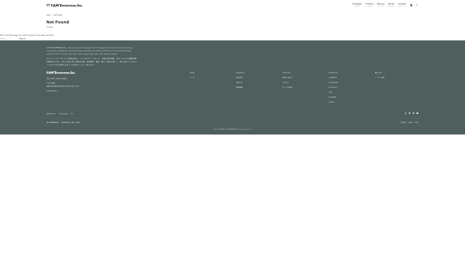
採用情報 (239, 87)
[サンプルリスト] (411, 5)
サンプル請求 (287, 87)
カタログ (285, 82)
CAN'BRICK (333, 77)
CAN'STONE (333, 82)
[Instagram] (406, 113)
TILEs (330, 92)
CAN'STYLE (333, 87)
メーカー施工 (380, 77)
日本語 (403, 122)
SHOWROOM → (52, 91)
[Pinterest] (413, 113)
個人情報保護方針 (52, 122)
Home (48, 15)
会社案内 (239, 77)
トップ (192, 77)
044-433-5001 (59, 78)
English (410, 122)
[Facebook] (410, 113)
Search (22, 38)
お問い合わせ (287, 77)
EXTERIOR (332, 97)
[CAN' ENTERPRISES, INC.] (64, 5)
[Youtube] (417, 113)
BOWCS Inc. (51, 114)
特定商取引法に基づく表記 (70, 122)
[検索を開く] (416, 5)
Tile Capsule (63, 114)
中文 (416, 122)
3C (72, 114)
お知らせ (239, 82)
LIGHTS (331, 102)
